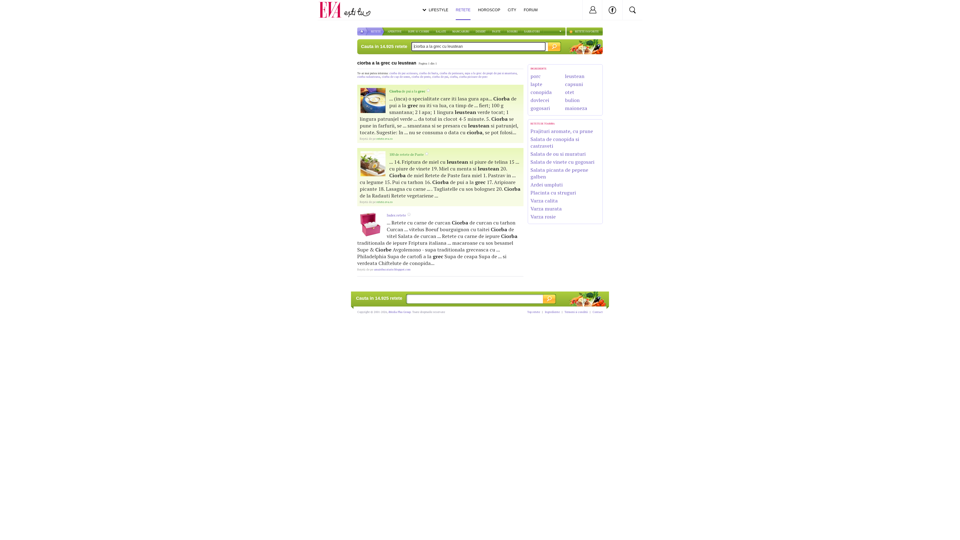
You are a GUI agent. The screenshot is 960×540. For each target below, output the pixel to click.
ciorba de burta (428, 73)
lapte (536, 84)
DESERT (481, 31)
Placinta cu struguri (553, 192)
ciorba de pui (440, 76)
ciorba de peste (421, 76)
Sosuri (512, 31)
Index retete (396, 215)
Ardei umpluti (546, 184)
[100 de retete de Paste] (373, 163)
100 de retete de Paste (406, 154)
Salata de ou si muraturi (558, 153)
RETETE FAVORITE (587, 31)
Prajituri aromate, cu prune (561, 131)
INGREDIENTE (538, 68)
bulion (572, 100)
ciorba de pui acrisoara (403, 73)
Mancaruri (460, 31)
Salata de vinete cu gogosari (562, 161)
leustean (574, 76)
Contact (597, 312)
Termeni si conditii (576, 312)
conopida (541, 92)
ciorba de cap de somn (396, 76)
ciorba (454, 76)
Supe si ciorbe (418, 31)
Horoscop (489, 10)
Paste (496, 31)
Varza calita (544, 200)
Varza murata (546, 208)
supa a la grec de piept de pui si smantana (491, 73)
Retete (463, 10)
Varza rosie (543, 216)
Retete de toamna (542, 123)
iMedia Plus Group (399, 312)
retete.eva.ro (376, 138)
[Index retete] (370, 224)
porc (535, 76)
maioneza (576, 108)
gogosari (540, 108)
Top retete (533, 312)
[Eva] (333, 6)
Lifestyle (438, 10)
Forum (531, 10)
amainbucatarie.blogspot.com (383, 269)
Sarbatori (532, 31)
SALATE (441, 31)
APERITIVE (395, 31)
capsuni (574, 84)
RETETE (376, 31)
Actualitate (18, 9)
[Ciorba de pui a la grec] (373, 100)
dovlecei (539, 100)
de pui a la (407, 91)
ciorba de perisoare (451, 73)
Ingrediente (552, 312)
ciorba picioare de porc (473, 76)
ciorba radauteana (368, 76)
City (512, 10)
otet (569, 92)
